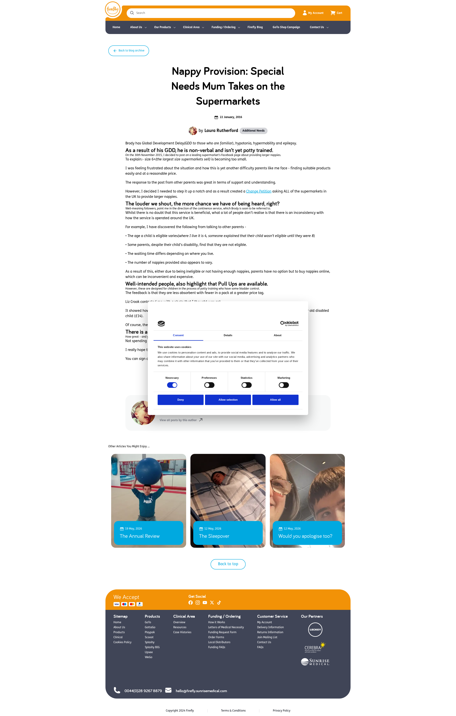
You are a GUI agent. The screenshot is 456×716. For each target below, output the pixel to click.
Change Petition (258, 191)
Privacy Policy (281, 710)
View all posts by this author (178, 420)
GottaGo (150, 627)
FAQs (260, 647)
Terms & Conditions (233, 710)
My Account (315, 13)
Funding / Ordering (223, 27)
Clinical (118, 637)
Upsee (149, 652)
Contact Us (317, 27)
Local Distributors (219, 642)
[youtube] (205, 604)
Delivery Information (270, 627)
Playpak (150, 632)
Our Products (162, 27)
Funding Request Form (222, 632)
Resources (179, 627)
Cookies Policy (122, 642)
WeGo (148, 657)
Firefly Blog (255, 27)
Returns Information (270, 632)
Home (116, 27)
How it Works (216, 622)
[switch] (209, 385)
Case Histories (182, 632)
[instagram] (198, 604)
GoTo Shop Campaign (286, 27)
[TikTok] (219, 604)
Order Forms (216, 637)
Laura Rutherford (221, 131)
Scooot (149, 637)
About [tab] (278, 335)
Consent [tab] (178, 335)
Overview (179, 622)
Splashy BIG (152, 647)
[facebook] (190, 604)
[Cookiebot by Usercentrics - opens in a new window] (283, 323)
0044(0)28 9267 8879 (143, 690)
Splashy (149, 642)
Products (119, 632)
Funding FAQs (216, 647)
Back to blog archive (131, 50)
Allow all (275, 399)
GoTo (148, 622)
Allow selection (228, 399)
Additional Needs (253, 130)
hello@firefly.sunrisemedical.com (201, 690)
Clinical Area (191, 27)
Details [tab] (228, 335)
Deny (180, 399)
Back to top (228, 564)
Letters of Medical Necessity (226, 627)
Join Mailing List (267, 637)
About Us (136, 27)
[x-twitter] (212, 604)
